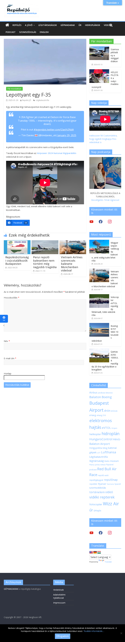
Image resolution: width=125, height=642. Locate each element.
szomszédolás (97, 487)
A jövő (28, 25)
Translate (108, 562)
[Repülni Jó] (21, 5)
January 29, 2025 (66, 135)
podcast (93, 469)
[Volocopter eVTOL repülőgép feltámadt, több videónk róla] (99, 295)
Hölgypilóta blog (98, 447)
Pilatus (91, 465)
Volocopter (95, 504)
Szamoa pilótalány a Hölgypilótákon (115, 55)
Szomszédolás (27, 32)
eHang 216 (101, 415)
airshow (101, 392)
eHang (92, 415)
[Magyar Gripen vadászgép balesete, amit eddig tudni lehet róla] (99, 241)
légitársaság (96, 461)
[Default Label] (109, 532)
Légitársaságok (47, 25)
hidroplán (111, 433)
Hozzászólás (11, 297)
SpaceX (117, 484)
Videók (108, 25)
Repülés (16, 25)
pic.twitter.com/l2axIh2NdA (58, 129)
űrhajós (97, 510)
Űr (80, 25)
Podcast (11, 32)
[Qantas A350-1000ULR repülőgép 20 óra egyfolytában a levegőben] (99, 350)
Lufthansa (108, 452)
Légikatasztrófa (42, 100)
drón (107, 410)
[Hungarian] (99, 552)
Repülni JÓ (26, 100)
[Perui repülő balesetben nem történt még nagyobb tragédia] (45, 242)
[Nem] (121, 633)
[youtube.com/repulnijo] (91, 532)
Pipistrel (109, 464)
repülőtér (93, 484)
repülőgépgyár (96, 480)
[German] (95, 552)
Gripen (114, 428)
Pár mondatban (14, 88)
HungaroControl (100, 439)
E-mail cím (10, 358)
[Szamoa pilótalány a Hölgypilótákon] (99, 48)
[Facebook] (100, 221)
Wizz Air (111, 504)
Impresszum (59, 602)
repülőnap (111, 480)
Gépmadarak (68, 25)
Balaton (95, 397)
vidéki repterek (102, 497)
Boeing (107, 397)
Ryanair (102, 483)
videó (109, 492)
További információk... (94, 631)
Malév (106, 461)
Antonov (109, 392)
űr (91, 510)
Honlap (7, 373)
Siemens (110, 484)
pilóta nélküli (100, 464)
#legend (38, 129)
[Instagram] (109, 221)
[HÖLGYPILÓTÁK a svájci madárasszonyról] (99, 70)
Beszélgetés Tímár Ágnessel (105, 200)
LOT (98, 452)
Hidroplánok (92, 25)
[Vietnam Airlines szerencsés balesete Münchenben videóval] (72, 242)
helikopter (95, 434)
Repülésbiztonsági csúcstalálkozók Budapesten (17, 260)
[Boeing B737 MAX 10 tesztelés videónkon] (99, 324)
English (44, 32)
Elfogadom (62, 636)
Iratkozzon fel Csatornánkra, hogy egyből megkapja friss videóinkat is (103, 139)
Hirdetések (58, 589)
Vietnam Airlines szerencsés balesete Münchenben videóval (71, 263)
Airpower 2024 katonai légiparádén (56, 153)
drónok (114, 411)
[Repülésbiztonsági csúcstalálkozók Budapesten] (17, 242)
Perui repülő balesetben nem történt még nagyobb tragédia (45, 262)
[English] (91, 552)
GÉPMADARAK (11, 588)
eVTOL (106, 428)
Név (7, 341)
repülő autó (103, 475)
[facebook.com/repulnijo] (100, 532)
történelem (97, 492)
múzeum (114, 461)
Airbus (93, 392)
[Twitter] (91, 221)
